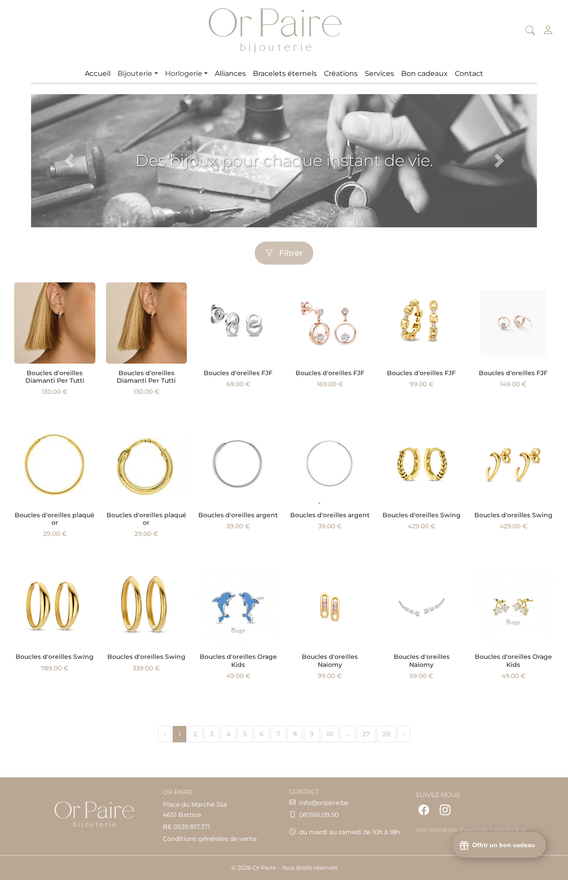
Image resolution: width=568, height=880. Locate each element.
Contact (469, 73)
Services (379, 73)
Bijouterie (135, 73)
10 (330, 734)
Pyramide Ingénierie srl (493, 829)
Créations (341, 73)
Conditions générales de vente (209, 839)
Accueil (97, 73)
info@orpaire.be (323, 803)
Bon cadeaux (424, 73)
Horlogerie (183, 73)
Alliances (230, 73)
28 (386, 734)
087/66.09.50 (319, 815)
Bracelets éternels (285, 73)
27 (366, 734)
